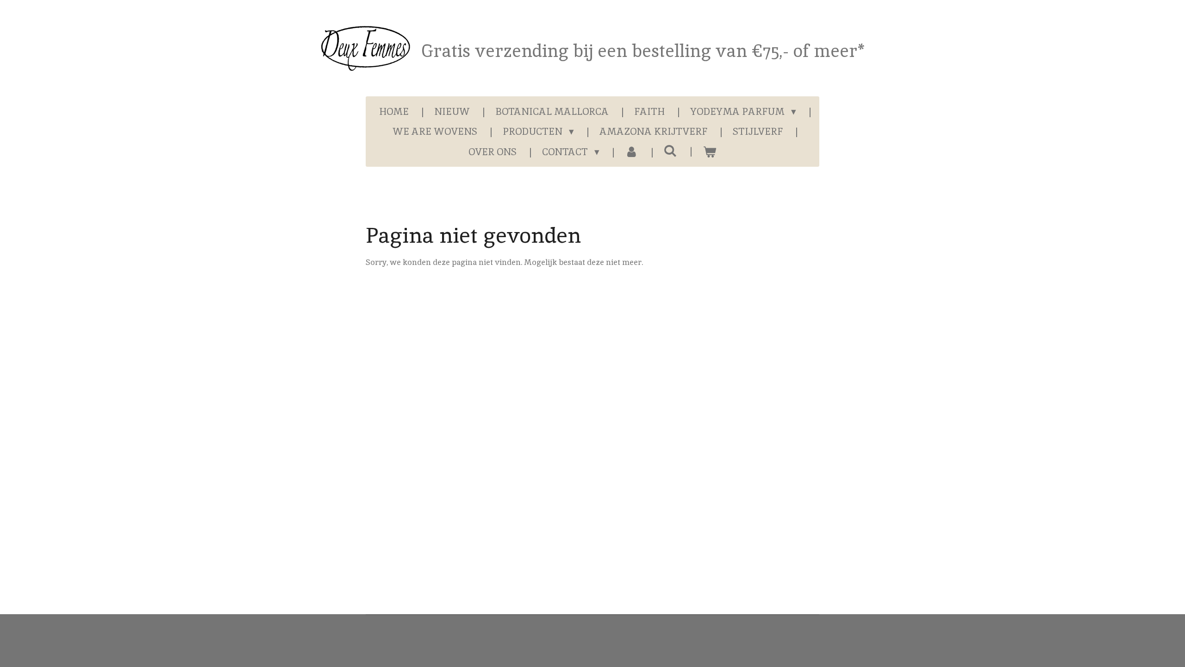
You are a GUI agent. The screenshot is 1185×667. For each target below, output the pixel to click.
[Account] (631, 152)
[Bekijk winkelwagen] (709, 152)
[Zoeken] (670, 151)
